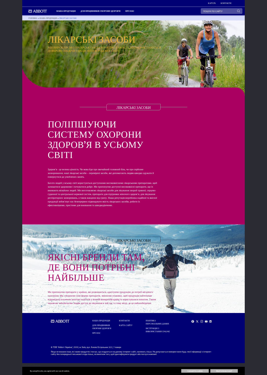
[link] (32, 18)
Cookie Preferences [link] (31, 365)
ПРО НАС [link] (129, 11)
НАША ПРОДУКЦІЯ (101, 320)
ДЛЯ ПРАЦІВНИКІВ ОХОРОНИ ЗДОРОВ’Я (101, 327)
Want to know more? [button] (224, 371)
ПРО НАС (96, 333)
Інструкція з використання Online (158, 330)
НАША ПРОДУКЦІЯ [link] (66, 11)
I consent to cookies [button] (195, 371)
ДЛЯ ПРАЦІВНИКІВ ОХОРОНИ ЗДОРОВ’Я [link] (100, 11)
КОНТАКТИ (124, 320)
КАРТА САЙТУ (125, 325)
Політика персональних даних (157, 322)
